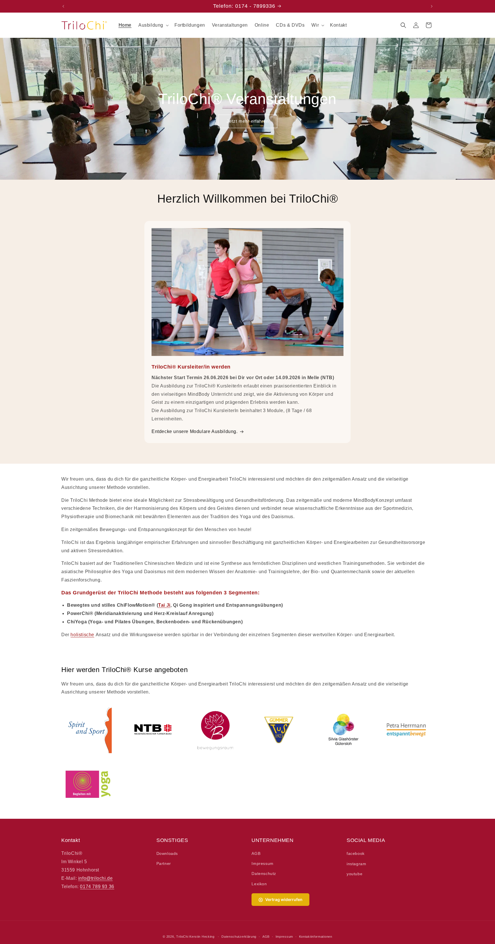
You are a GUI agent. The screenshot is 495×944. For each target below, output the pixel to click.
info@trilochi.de (95, 878)
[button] (153, 25)
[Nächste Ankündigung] (431, 6)
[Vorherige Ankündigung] (63, 6)
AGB (256, 853)
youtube (354, 873)
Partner (163, 863)
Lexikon (259, 884)
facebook (356, 853)
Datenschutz (264, 873)
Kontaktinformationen (315, 936)
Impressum (262, 863)
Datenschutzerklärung (238, 936)
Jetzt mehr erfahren (248, 121)
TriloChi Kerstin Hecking (195, 936)
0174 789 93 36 (97, 886)
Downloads (167, 853)
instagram (356, 863)
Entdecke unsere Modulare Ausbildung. (195, 431)
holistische (82, 634)
